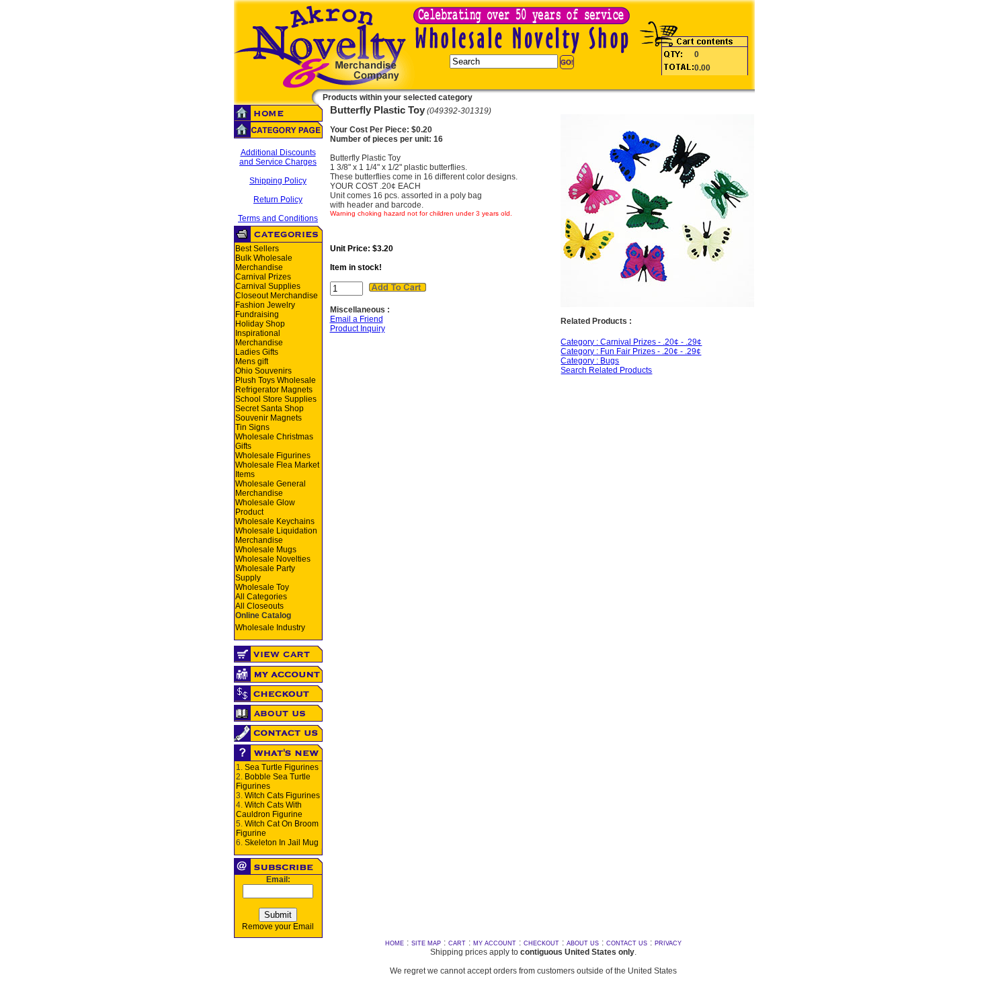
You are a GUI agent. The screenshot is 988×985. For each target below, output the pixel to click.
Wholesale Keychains (275, 521)
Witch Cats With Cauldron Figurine (269, 809)
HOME (394, 943)
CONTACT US (626, 943)
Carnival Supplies (267, 286)
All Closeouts (259, 606)
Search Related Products (606, 370)
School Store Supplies (276, 399)
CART (457, 943)
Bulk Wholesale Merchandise (263, 262)
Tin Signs (252, 427)
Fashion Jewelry (265, 305)
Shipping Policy (277, 180)
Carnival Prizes (263, 277)
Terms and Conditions (278, 218)
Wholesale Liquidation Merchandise (276, 535)
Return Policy (277, 199)
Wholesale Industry (270, 627)
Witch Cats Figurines (282, 795)
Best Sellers (257, 248)
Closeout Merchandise (276, 295)
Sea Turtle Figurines (282, 767)
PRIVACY (668, 943)
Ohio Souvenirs (263, 371)
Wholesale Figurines (273, 455)
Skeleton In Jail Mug (282, 842)
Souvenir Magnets (268, 418)
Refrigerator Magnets (274, 389)
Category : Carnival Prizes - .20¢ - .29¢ (631, 342)
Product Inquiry (357, 328)
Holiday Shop (260, 324)
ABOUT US (583, 943)
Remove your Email (278, 926)
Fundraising (257, 314)
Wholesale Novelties (273, 559)
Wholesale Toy (262, 587)
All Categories (261, 596)
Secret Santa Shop (269, 408)
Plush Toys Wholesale (275, 380)
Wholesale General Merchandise (270, 488)
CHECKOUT (541, 943)
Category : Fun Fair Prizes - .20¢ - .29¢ (631, 351)
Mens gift (251, 361)
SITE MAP (426, 943)
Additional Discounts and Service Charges (278, 157)
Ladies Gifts (256, 352)
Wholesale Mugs (265, 549)
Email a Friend (356, 319)
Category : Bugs (590, 361)
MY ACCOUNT (494, 943)
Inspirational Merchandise (259, 338)
